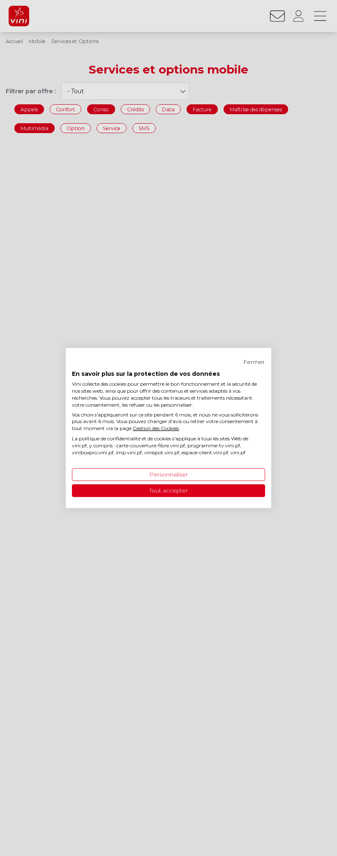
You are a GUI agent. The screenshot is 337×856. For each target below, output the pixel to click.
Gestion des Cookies (156, 428)
